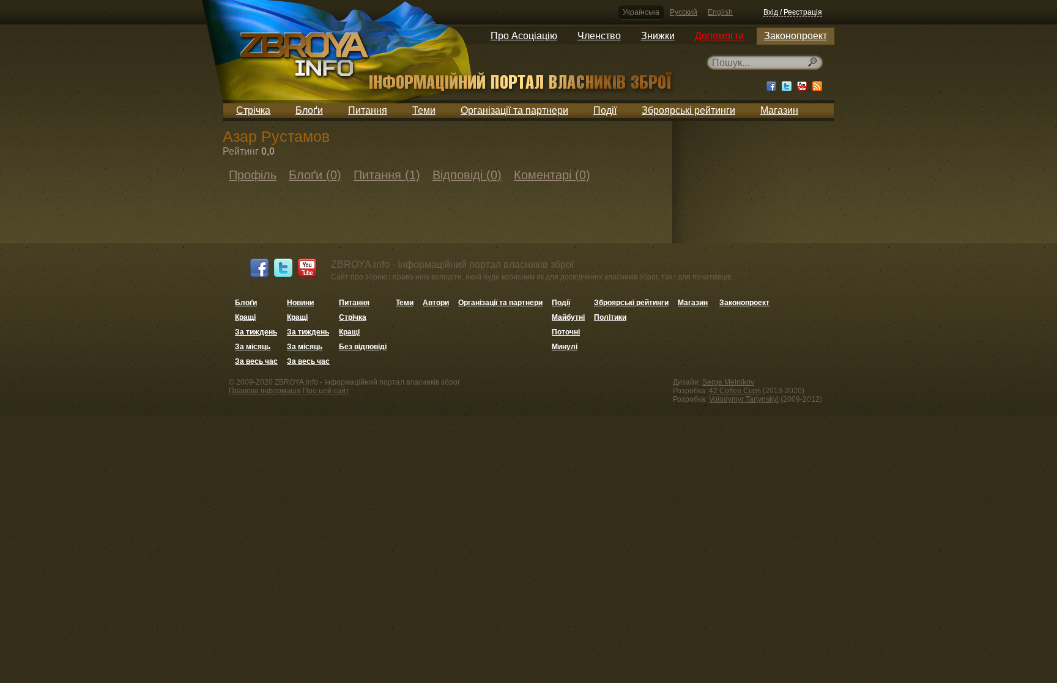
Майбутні (568, 317)
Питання (367, 110)
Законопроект (795, 36)
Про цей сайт (326, 390)
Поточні (566, 332)
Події (605, 110)
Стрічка (253, 110)
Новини (300, 302)
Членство (599, 36)
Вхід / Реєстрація (792, 12)
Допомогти (719, 36)
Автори (436, 302)
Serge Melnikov (728, 382)
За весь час (256, 361)
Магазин (779, 110)
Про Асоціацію (524, 36)
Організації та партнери (514, 110)
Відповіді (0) (467, 175)
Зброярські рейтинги (688, 110)
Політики (610, 317)
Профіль (252, 175)
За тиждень (256, 332)
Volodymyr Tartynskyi (744, 399)
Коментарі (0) (552, 175)
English (720, 12)
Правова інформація (265, 390)
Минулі (564, 346)
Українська (641, 12)
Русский (683, 12)
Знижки (658, 36)
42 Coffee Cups (735, 390)
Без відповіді (363, 346)
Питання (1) (387, 175)
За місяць (252, 346)
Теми (424, 110)
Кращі (245, 317)
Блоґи (309, 110)
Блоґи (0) (315, 175)
